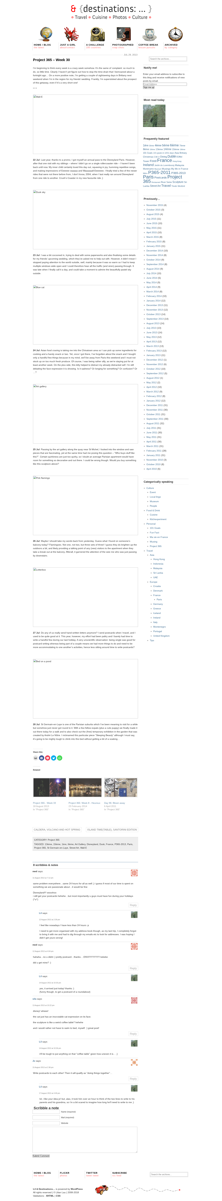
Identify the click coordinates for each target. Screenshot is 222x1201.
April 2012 (151, 387)
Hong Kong (177, 161)
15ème (56, 844)
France (109, 844)
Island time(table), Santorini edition (112, 829)
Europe (153, 582)
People (153, 506)
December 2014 (154, 250)
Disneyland (92, 844)
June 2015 (151, 223)
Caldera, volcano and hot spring (57, 829)
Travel (166, 186)
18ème (182, 149)
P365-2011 (159, 172)
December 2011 (154, 405)
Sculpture (177, 182)
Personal (151, 523)
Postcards (160, 177)
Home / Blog (42, 46)
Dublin (172, 156)
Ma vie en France (159, 537)
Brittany (183, 153)
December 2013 (154, 305)
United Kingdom (161, 636)
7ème (182, 145)
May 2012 (151, 382)
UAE (155, 577)
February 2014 (154, 296)
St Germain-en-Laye (57, 847)
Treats (174, 186)
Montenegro (159, 626)
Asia (177, 153)
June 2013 (151, 332)
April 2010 (151, 469)
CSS (58, 1196)
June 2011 (151, 432)
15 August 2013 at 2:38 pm (43, 1067)
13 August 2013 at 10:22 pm (43, 1005)
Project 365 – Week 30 (51, 60)
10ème (152, 149)
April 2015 (151, 232)
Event (153, 492)
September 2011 (154, 419)
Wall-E (83, 847)
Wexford (181, 186)
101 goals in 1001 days (163, 153)
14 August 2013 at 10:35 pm (50, 983)
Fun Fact (154, 532)
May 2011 (151, 437)
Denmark (158, 590)
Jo (34, 1061)
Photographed (123, 46)
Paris (129, 844)
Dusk (102, 844)
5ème (165, 145)
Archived (171, 46)
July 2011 (151, 428)
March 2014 (152, 291)
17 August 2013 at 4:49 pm (49, 1093)
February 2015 (154, 241)
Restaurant (155, 182)
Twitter (92, 1174)
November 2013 (154, 309)
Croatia (157, 586)
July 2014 (151, 273)
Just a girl (68, 46)
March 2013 (152, 346)
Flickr (64, 1174)
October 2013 (153, 314)
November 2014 (154, 255)
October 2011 (153, 414)
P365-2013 (120, 844)
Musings (166, 168)
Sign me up (148, 87)
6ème (71, 844)
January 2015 (153, 246)
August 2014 (152, 268)
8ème (146, 149)
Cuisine (153, 514)
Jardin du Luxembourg (164, 165)
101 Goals (148, 153)
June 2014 (151, 278)
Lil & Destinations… (44, 1189)
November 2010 (154, 459)
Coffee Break (148, 46)
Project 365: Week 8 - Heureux (84, 803)
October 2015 (153, 209)
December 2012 (154, 359)
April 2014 (151, 287)
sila (34, 999)
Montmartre (148, 169)
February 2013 (154, 350)
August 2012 (152, 378)
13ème (48, 844)
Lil (40, 913)
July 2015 (151, 218)
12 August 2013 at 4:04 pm (43, 951)
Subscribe (119, 1174)
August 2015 (152, 214)
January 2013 (153, 355)
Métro (145, 173)
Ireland (148, 165)
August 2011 (152, 423)
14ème (167, 149)
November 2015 (154, 205)
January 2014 (153, 300)
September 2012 (155, 373)
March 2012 (152, 391)
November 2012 (154, 364)
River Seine (166, 182)
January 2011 (153, 455)
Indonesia (158, 563)
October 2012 (153, 369)
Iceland (157, 613)
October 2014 (153, 259)
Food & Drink (153, 510)
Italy (155, 622)
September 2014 (155, 264)
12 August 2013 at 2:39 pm (49, 920)
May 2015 (151, 228)
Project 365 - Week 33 (44, 803)
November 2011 (154, 409)
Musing (153, 541)
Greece (157, 608)
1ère (64, 844)
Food (153, 161)
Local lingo (155, 497)
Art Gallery (80, 844)
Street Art (74, 847)
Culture (150, 488)
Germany (158, 604)
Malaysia (179, 165)
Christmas (148, 156)
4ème (158, 145)
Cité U (157, 157)
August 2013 (152, 323)
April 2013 (151, 341)
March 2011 (152, 446)
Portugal (157, 631)
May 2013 (151, 337)
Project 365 (53, 840)
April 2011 (151, 441)
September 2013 (155, 319)
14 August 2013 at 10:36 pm (50, 1048)
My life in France (179, 168)
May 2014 (151, 282)
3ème (151, 146)
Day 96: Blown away (114, 803)
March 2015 (152, 237)
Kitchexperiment (158, 519)
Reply (133, 905)
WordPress (77, 1189)
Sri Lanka (158, 573)
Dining (163, 156)
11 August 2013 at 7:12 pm (43, 878)
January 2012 (153, 400)
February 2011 (154, 450)
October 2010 (153, 464)
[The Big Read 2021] (154, 116)
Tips (152, 640)
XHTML (50, 1196)
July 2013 (151, 328)
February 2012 (154, 396)
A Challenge (95, 46)
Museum (157, 169)
